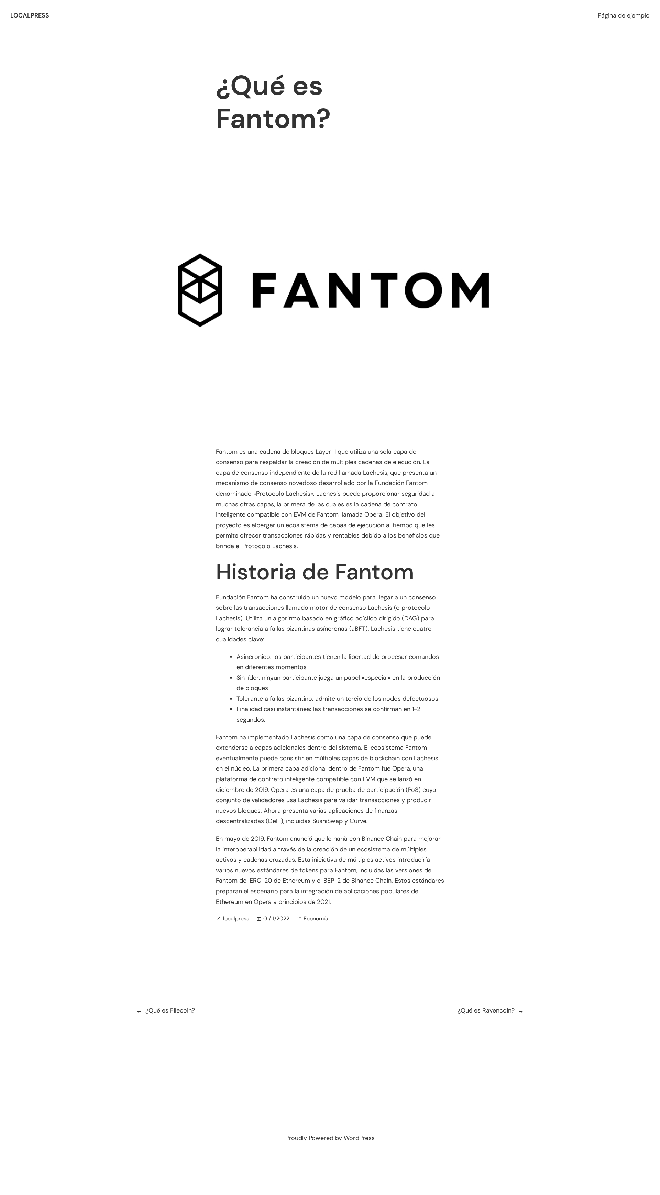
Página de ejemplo (624, 15)
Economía (316, 918)
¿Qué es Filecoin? (170, 1010)
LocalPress (29, 15)
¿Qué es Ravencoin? (486, 1010)
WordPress (359, 1138)
